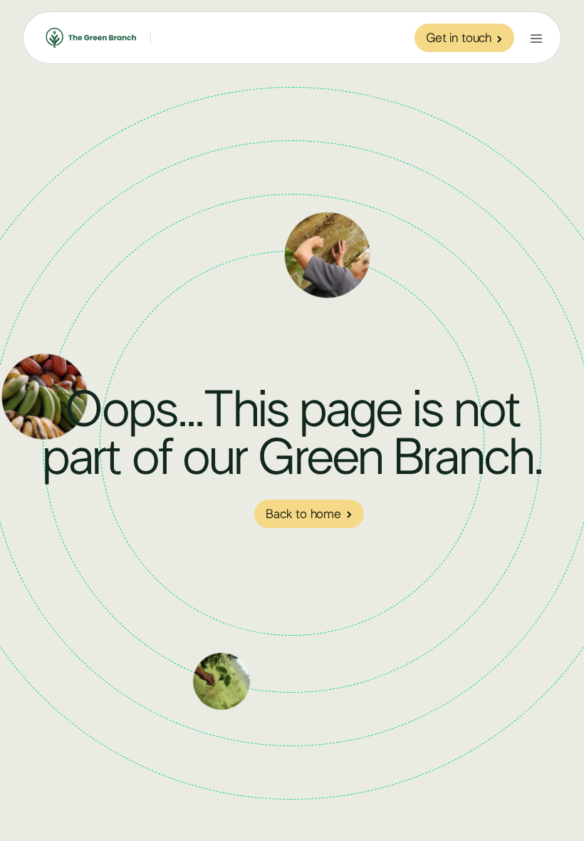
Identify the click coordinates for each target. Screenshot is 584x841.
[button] (536, 38)
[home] (91, 38)
